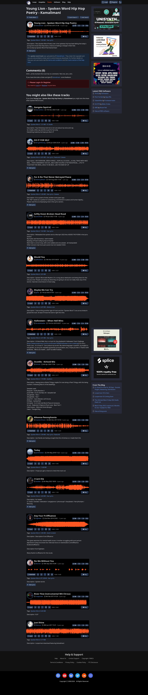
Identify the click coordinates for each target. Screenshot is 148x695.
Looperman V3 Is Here (102, 393)
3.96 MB (43, 533)
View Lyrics (32, 51)
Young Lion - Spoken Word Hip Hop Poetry (55, 23)
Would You (39, 257)
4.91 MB (43, 338)
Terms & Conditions (56, 662)
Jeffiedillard (39, 260)
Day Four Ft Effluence (45, 515)
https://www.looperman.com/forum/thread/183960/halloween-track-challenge (52, 343)
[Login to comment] (48, 36)
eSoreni (38, 564)
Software (57, 2)
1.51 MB (43, 124)
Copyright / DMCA (87, 658)
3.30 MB (43, 434)
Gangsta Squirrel (42, 107)
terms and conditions (55, 60)
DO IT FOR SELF (41, 140)
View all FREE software (102, 111)
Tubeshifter (98, 100)
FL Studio (50, 124)
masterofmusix (41, 420)
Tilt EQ (97, 93)
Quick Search (73, 17)
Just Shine (39, 622)
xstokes (38, 481)
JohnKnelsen (40, 453)
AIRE (96, 108)
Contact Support (74, 658)
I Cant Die (39, 478)
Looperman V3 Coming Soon (104, 396)
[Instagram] (90, 675)
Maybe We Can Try (43, 289)
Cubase (63, 157)
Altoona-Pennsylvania (45, 417)
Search (85, 17)
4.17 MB (43, 640)
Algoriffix (108, 97)
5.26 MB (43, 194)
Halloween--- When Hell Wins (48, 320)
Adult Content (51, 533)
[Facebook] (58, 675)
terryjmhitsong (40, 143)
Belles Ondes (106, 104)
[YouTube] (64, 675)
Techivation (105, 93)
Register (44, 85)
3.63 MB (43, 496)
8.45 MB (43, 611)
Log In (38, 85)
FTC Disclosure (93, 662)
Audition (49, 379)
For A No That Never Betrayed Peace (52, 177)
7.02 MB (43, 231)
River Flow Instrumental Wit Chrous (52, 593)
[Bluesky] (71, 675)
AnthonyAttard (40, 180)
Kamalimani (39, 26)
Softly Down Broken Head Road (50, 213)
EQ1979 (97, 104)
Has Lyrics (50, 40)
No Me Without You (44, 561)
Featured (57, 157)
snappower (39, 596)
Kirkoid (38, 364)
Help (69, 2)
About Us (63, 658)
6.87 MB (43, 307)
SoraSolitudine (40, 323)
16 (87, 323)
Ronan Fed (103, 108)
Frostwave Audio (109, 100)
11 (87, 143)
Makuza (38, 625)
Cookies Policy (81, 662)
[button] (120, 2)
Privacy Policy (69, 662)
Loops (34, 2)
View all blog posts (101, 411)
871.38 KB (44, 578)
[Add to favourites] (45, 36)
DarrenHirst (40, 110)
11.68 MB (43, 467)
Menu (33, 17)
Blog (63, 2)
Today (37, 450)
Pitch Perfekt (99, 97)
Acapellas (42, 2)
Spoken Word (35, 40)
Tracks (49, 2)
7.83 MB (43, 40)
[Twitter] (77, 675)
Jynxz (37, 292)
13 (87, 179)
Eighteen (38, 518)
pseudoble (39, 216)
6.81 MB (43, 157)
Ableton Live (51, 307)
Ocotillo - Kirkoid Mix (44, 361)
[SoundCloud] (84, 675)
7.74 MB (43, 379)
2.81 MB (43, 274)
